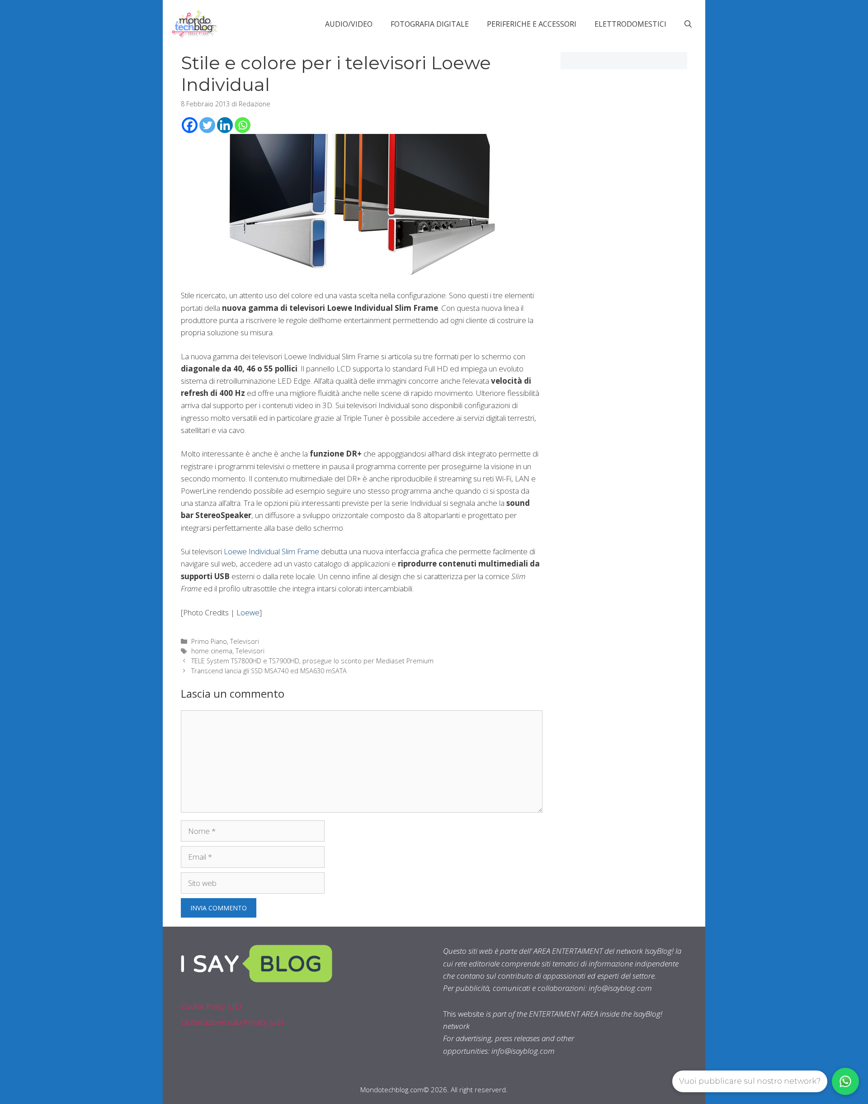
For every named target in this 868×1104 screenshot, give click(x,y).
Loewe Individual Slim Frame (271, 551)
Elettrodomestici (630, 24)
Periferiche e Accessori (531, 24)
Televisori (244, 641)
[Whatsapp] (242, 125)
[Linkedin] (225, 125)
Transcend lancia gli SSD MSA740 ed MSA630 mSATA (269, 670)
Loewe (247, 612)
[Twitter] (207, 125)
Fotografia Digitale (430, 24)
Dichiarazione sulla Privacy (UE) (232, 1022)
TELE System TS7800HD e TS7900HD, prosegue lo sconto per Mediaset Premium (312, 661)
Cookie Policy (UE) (211, 1006)
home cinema (211, 651)
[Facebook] (190, 125)
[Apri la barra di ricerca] (688, 24)
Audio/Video (349, 24)
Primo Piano (209, 641)
